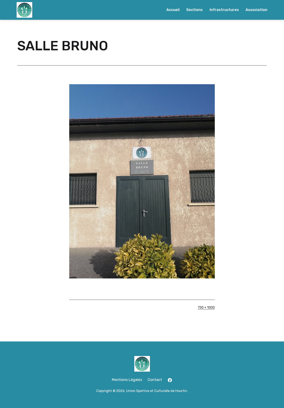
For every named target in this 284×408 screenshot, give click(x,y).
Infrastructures (224, 9)
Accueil (173, 9)
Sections (194, 9)
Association (256, 9)
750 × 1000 (206, 307)
